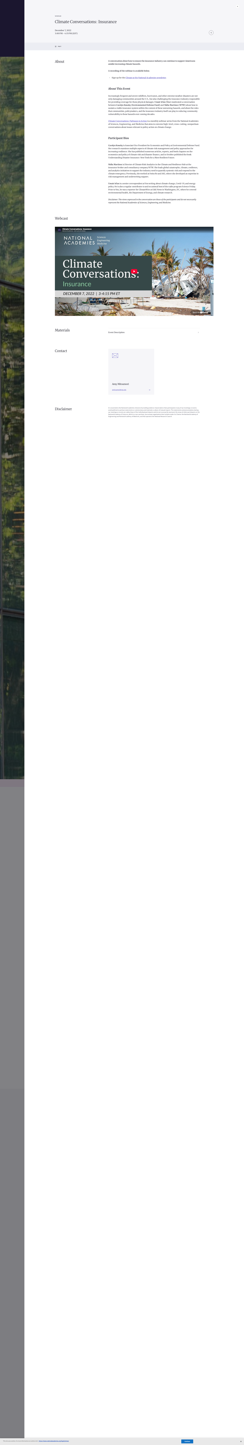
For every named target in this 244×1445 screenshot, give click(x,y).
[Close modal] (237, 6)
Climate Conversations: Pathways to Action (127, 121)
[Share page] (211, 32)
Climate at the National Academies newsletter (146, 77)
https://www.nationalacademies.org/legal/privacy (54, 1441)
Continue (187, 1441)
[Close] (241, 1441)
